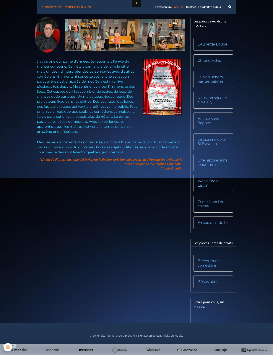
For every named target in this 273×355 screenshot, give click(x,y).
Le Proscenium (162, 7)
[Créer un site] (19, 350)
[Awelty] (120, 350)
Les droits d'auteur (209, 7)
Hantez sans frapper (208, 121)
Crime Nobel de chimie (211, 204)
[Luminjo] (220, 350)
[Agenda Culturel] (254, 350)
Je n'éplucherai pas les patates (211, 79)
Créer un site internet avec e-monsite (112, 335)
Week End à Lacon (208, 183)
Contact (191, 7)
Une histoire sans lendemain (212, 162)
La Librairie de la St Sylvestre (212, 141)
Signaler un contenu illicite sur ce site (160, 335)
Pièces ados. (208, 282)
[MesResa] (86, 350)
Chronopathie (209, 60)
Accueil (178, 7)
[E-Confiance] (187, 350)
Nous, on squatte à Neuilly (212, 100)
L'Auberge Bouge (212, 44)
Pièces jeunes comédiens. (210, 263)
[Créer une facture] (153, 350)
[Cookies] (8, 347)
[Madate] (52, 350)
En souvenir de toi (213, 223)
